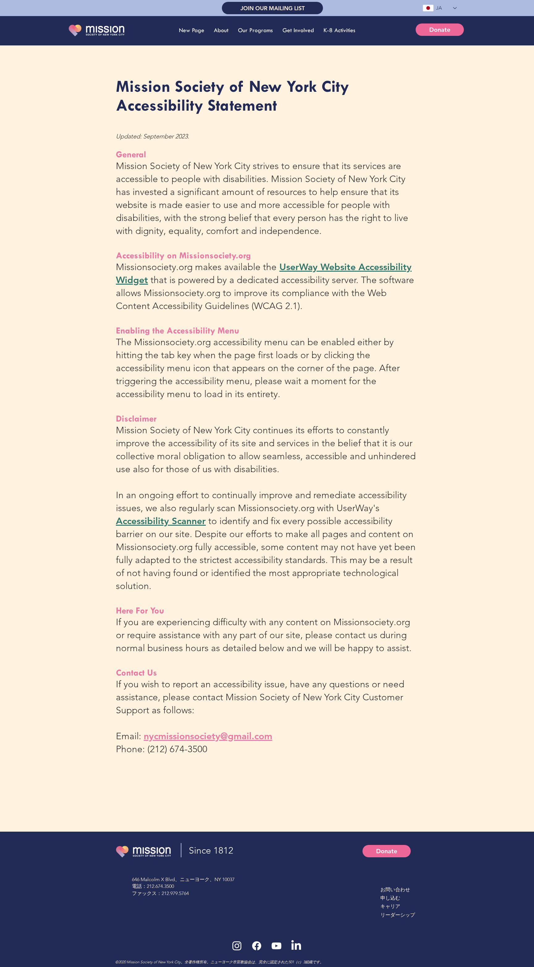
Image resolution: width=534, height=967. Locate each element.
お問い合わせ (395, 890)
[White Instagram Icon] (237, 946)
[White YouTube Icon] (276, 946)
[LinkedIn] (296, 946)
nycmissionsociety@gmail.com (208, 736)
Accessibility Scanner (161, 521)
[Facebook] (257, 946)
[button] (221, 30)
